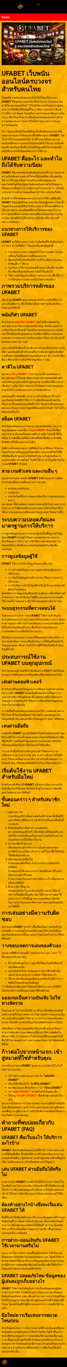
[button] (38, 4)
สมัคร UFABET (21, 1091)
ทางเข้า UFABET (26, 1095)
